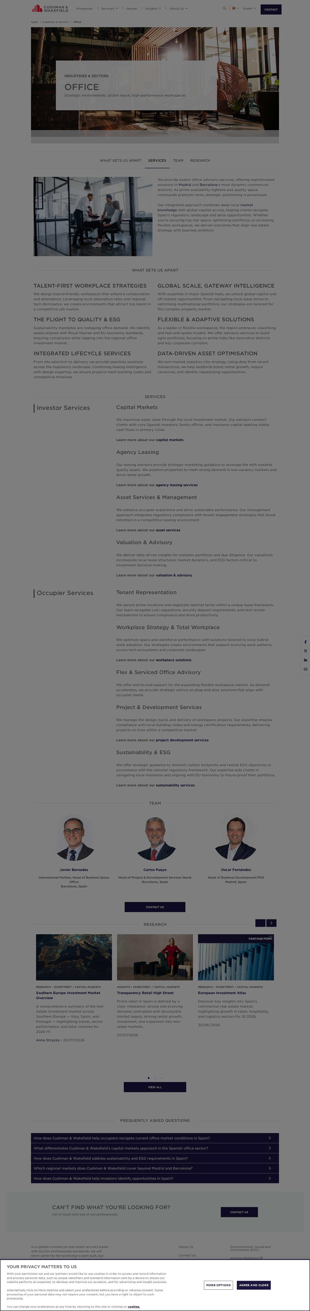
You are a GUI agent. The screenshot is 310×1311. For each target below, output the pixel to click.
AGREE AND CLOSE (253, 1285)
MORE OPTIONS (218, 1285)
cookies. (134, 1306)
